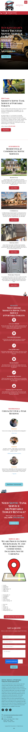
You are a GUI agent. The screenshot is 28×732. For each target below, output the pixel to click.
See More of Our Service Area (14, 617)
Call (3, 13)
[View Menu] (25, 2)
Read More (6, 130)
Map (8, 13)
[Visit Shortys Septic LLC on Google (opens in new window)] (6, 710)
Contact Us (6, 56)
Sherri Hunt (14, 433)
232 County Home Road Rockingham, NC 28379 (12, 715)
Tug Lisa (14, 473)
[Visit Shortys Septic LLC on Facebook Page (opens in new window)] (3, 710)
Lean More (14, 220)
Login (14, 728)
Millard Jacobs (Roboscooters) (14, 453)
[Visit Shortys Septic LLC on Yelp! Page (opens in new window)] (10, 710)
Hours (14, 13)
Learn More (14, 188)
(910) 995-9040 (9, 717)
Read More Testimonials (14, 484)
